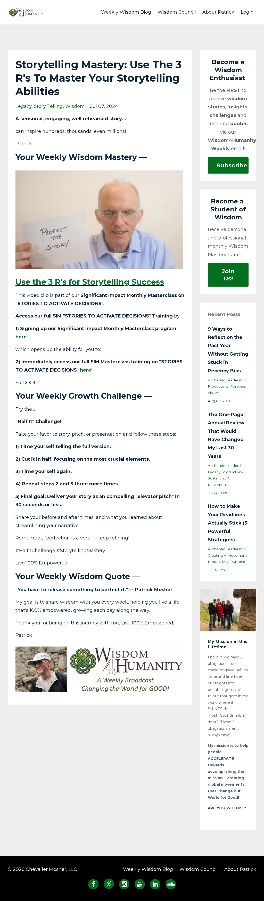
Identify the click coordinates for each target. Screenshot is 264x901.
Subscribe (232, 165)
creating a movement (227, 555)
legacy (23, 106)
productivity (218, 386)
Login (247, 12)
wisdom (75, 106)
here (21, 337)
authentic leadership (227, 380)
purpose (237, 386)
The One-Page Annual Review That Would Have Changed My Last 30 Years (226, 435)
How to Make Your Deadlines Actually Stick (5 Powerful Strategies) (227, 523)
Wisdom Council (177, 12)
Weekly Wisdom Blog (126, 12)
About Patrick (218, 12)
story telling (48, 106)
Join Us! (228, 275)
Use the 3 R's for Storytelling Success (89, 282)
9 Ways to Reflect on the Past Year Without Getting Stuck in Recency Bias (228, 350)
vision (213, 393)
